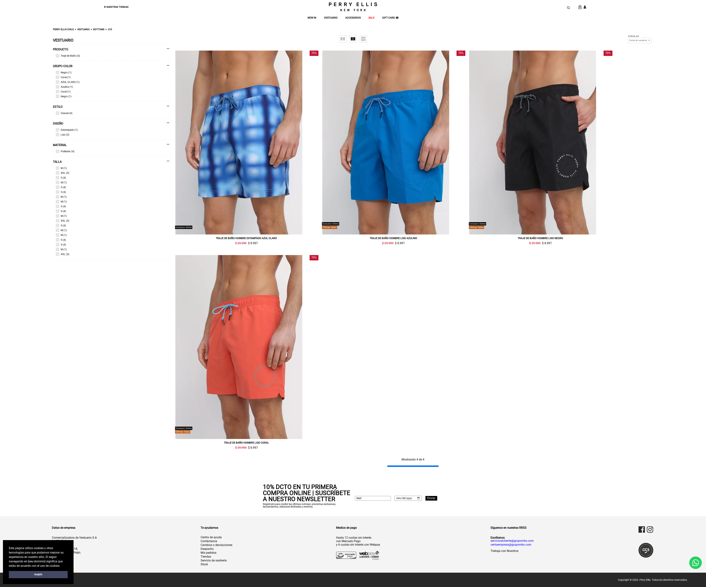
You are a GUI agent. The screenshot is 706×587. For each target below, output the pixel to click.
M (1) (64, 168)
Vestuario (83, 29)
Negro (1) (66, 72)
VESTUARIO (331, 17)
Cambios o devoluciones (216, 545)
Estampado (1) (69, 129)
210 (110, 29)
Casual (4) (66, 113)
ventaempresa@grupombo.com (511, 544)
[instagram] (650, 529)
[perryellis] (353, 7)
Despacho (207, 549)
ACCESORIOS (353, 17)
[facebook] (642, 529)
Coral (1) (66, 77)
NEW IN (312, 17)
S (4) (63, 177)
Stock (204, 564)
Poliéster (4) (67, 151)
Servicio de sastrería (214, 560)
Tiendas (206, 556)
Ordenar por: (633, 36)
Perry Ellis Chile (63, 29)
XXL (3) (65, 172)
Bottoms (98, 29)
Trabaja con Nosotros (504, 551)
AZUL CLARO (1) (70, 82)
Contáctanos (209, 541)
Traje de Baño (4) (70, 55)
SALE (371, 17)
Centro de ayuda (211, 537)
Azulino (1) (67, 86)
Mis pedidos (208, 552)
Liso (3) (65, 134)
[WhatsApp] (695, 562)
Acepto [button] (38, 574)
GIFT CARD (388, 17)
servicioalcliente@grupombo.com (512, 540)
